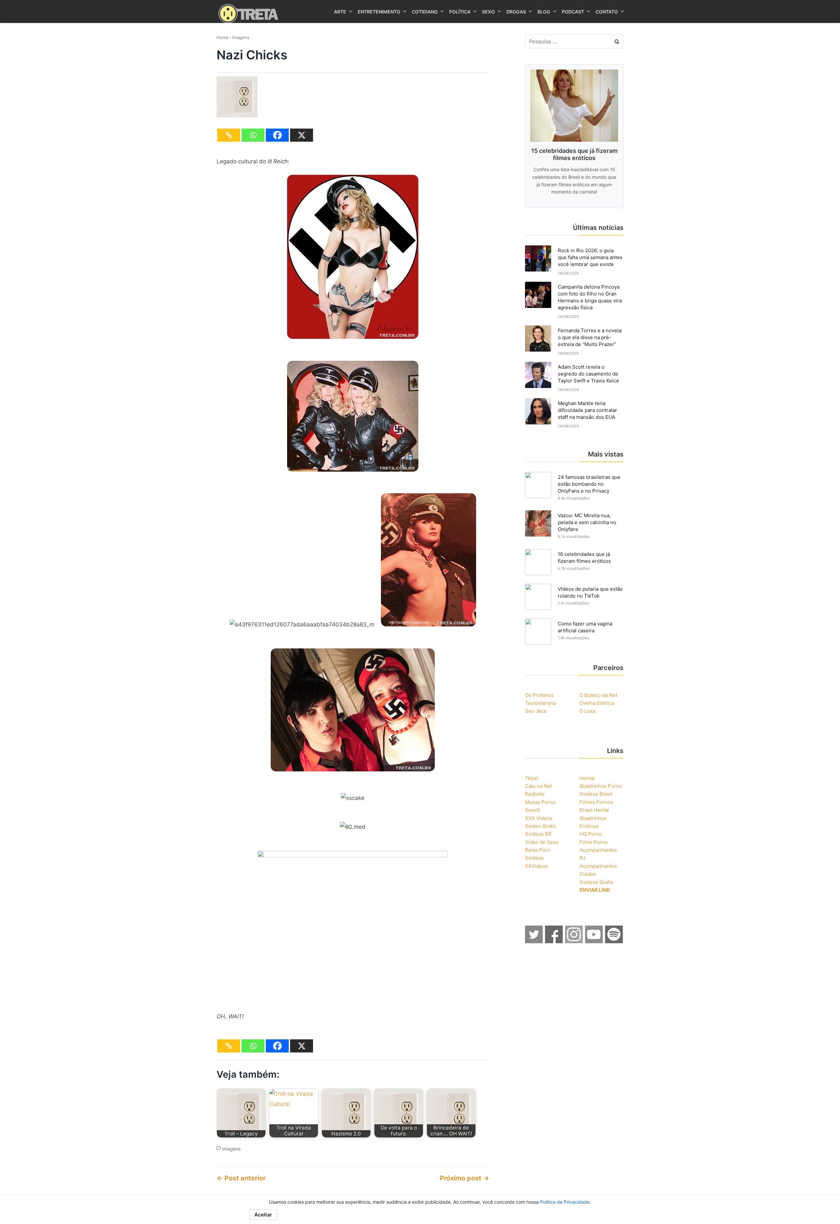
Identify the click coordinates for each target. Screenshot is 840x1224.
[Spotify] (614, 941)
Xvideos (534, 858)
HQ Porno (590, 834)
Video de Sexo (542, 842)
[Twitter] (534, 941)
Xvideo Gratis (540, 826)
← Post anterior (241, 1178)
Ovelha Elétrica (596, 703)
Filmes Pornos (596, 802)
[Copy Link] (228, 135)
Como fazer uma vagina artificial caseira (585, 627)
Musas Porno (540, 802)
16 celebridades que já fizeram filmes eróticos (584, 557)
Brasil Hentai (594, 810)
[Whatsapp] (253, 135)
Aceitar (263, 1215)
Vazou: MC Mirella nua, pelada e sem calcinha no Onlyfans (587, 522)
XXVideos (536, 866)
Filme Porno (593, 842)
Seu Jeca (535, 711)
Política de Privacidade (564, 1202)
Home (223, 37)
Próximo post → (464, 1178)
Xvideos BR (538, 834)
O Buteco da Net (598, 695)
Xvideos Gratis (596, 882)
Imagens (240, 37)
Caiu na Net (538, 786)
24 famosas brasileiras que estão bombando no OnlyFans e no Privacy (589, 484)
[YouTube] (594, 941)
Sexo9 (532, 810)
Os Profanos (539, 695)
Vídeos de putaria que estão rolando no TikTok (590, 592)
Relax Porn (537, 850)
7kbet (531, 778)
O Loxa (587, 711)
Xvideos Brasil (596, 794)
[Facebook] (277, 135)
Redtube (535, 794)
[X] (301, 135)
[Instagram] (574, 941)
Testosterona (540, 703)
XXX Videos (538, 818)
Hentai (587, 778)
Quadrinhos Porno (600, 786)
